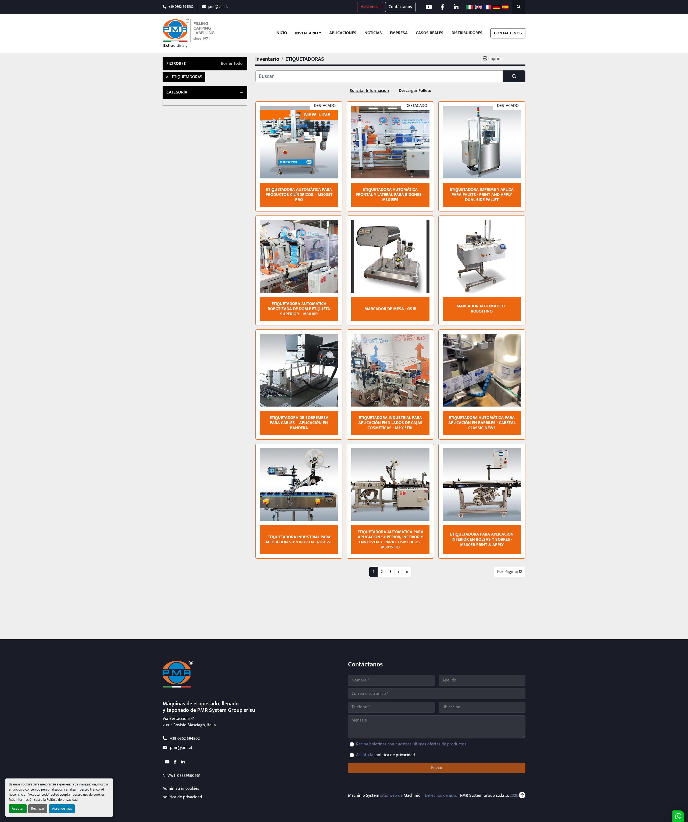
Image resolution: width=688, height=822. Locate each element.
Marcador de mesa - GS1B (390, 309)
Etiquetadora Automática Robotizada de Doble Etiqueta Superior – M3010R (299, 309)
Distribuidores (467, 33)
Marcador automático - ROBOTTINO (482, 309)
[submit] (514, 76)
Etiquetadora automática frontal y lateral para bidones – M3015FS (390, 194)
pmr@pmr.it (218, 7)
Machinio (412, 795)
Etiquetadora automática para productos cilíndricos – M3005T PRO (299, 194)
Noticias (373, 33)
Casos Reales (429, 33)
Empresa (399, 33)
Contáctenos (508, 33)
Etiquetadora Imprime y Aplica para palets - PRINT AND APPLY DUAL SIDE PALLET (482, 194)
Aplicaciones (342, 33)
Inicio (281, 33)
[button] (308, 33)
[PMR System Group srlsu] (178, 674)
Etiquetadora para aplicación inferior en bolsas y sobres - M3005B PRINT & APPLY (482, 539)
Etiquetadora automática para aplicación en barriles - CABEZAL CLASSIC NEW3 (481, 423)
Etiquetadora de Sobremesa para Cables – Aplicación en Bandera (299, 423)
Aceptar (18, 809)
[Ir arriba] (522, 796)
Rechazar (37, 809)
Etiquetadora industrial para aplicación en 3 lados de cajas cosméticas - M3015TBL (390, 423)
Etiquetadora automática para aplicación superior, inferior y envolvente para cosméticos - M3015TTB (390, 539)
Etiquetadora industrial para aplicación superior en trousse (298, 539)
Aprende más (62, 809)
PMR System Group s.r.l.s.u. (484, 795)
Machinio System (363, 795)
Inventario (306, 33)
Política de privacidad (62, 800)
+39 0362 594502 (181, 7)
